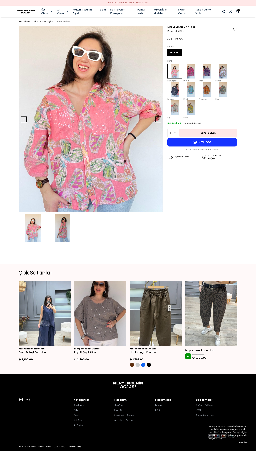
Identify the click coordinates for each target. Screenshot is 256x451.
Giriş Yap (118, 405)
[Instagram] (21, 399)
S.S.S (157, 410)
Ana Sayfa (79, 405)
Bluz (36, 21)
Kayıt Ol (118, 410)
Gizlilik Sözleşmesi (205, 415)
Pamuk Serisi (141, 11)
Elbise (76, 415)
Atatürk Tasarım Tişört (82, 11)
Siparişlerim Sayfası (124, 415)
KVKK (198, 410)
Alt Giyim (60, 11)
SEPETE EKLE (208, 133)
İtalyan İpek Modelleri (160, 11)
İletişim (159, 405)
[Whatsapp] (28, 399)
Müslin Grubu (181, 11)
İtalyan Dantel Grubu (203, 11)
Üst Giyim (44, 11)
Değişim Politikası (204, 405)
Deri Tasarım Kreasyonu (117, 11)
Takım (102, 9)
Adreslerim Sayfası (123, 420)
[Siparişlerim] (230, 11)
